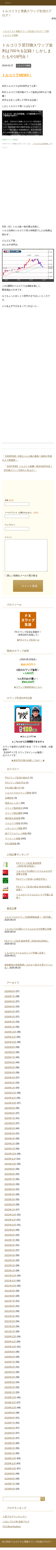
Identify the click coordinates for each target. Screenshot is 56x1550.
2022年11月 (10, 1220)
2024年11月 (10, 1098)
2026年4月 (9, 1011)
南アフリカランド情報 (16, 833)
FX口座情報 (11, 844)
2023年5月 (9, 1189)
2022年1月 (9, 1270)
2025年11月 (10, 1037)
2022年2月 (9, 1265)
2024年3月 (9, 1138)
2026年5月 (9, 1006)
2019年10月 (10, 1407)
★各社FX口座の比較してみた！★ (28, 760)
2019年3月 (9, 1443)
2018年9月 (9, 1473)
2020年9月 (9, 1352)
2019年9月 (9, 1413)
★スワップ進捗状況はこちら (28, 687)
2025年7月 (9, 1057)
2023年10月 (10, 1164)
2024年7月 (9, 1118)
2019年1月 (9, 1453)
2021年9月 (9, 1291)
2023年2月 (9, 1204)
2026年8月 (9, 991)
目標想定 (9, 798)
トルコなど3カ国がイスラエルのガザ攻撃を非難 (27, 929)
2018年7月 (9, 1484)
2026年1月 (9, 1027)
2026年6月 (9, 1001)
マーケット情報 (12, 838)
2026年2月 (9, 1022)
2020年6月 (9, 1367)
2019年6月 (9, 1428)
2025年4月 (9, 1072)
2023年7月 (9, 1179)
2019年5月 (9, 1433)
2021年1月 (9, 1331)
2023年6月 (9, 1184)
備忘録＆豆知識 (12, 818)
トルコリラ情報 (23, 65)
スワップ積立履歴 (13, 813)
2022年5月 (9, 1250)
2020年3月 (9, 1382)
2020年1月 (9, 1392)
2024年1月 (9, 1149)
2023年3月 (9, 1199)
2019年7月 (9, 1423)
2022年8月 (9, 1235)
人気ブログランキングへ (15, 1516)
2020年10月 (10, 1347)
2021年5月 (9, 1311)
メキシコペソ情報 (13, 828)
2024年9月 (9, 1108)
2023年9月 (9, 1169)
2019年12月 (10, 1397)
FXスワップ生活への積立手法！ (31, 879)
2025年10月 (10, 1042)
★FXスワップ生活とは (28, 640)
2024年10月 (10, 1103)
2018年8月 (9, 1479)
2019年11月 (10, 1402)
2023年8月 (9, 1174)
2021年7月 (9, 1301)
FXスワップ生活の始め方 (17, 778)
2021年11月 (10, 1281)
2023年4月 (9, 1194)
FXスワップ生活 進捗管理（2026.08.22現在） (26, 941)
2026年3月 (9, 1017)
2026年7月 (9, 996)
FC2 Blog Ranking (12, 1526)
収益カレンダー (12, 803)
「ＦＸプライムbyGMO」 (41, 143)
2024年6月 (9, 1123)
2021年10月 (10, 1286)
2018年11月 (10, 1463)
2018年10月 (10, 1468)
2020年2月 (9, 1387)
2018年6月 (9, 1489)
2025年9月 (9, 1047)
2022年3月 (9, 1260)
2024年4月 (9, 1133)
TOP (26, 31)
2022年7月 (9, 1240)
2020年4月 (9, 1377)
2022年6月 (9, 1245)
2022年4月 (9, 1255)
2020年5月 (9, 1372)
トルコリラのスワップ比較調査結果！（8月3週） (28, 917)
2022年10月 (10, 1225)
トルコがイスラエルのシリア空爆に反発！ (25, 953)
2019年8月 (9, 1418)
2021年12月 (10, 1275)
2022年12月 (10, 1215)
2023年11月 (10, 1159)
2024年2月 (9, 1143)
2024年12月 (10, 1093)
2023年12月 (10, 1154)
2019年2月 (9, 1448)
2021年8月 (9, 1296)
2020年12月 (10, 1336)
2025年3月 (9, 1077)
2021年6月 (9, 1306)
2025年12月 (10, 1032)
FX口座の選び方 (13, 788)
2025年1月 (9, 1088)
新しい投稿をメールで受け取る (22, 575)
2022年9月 (9, 1230)
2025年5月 (9, 1067)
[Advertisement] (28, 191)
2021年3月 (9, 1321)
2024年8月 (9, 1113)
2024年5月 (9, 1128)
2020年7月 (9, 1362)
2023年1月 (9, 1209)
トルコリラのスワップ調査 (18, 793)
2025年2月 (9, 1083)
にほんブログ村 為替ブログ (16, 1521)
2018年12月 (10, 1458)
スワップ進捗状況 (13, 808)
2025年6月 (9, 1062)
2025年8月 (9, 1052)
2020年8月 (9, 1357)
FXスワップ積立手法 (15, 783)
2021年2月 (9, 1326)
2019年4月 (9, 1438)
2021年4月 (9, 1316)
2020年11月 (10, 1341)
